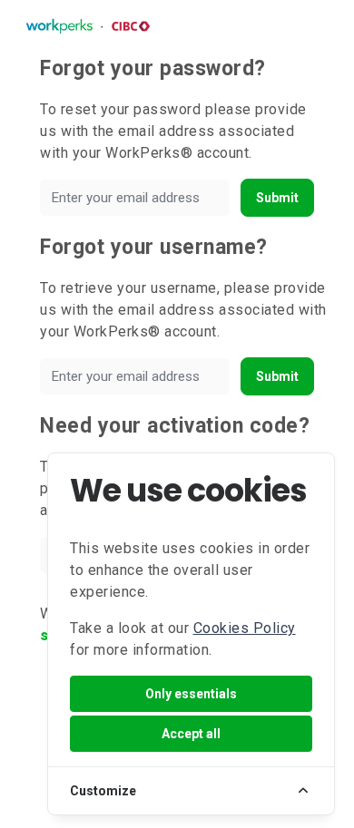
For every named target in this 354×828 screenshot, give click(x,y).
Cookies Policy (244, 628)
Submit (277, 197)
